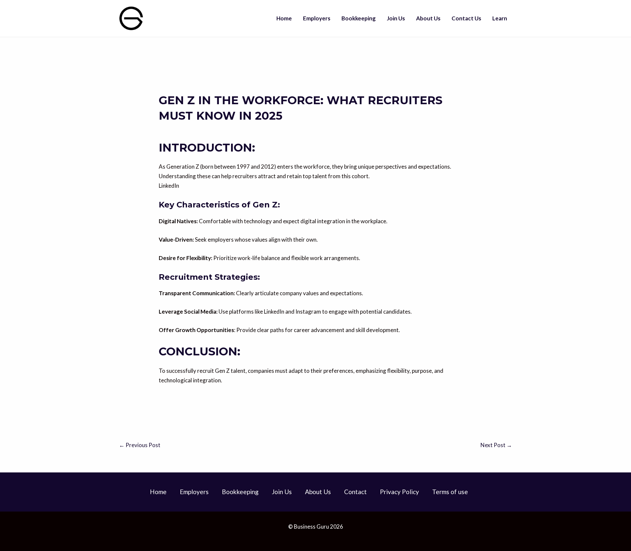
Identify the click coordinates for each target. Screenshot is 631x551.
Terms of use (450, 491)
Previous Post (139, 445)
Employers (316, 18)
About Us (428, 18)
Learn (499, 18)
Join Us (396, 18)
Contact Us (466, 18)
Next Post (496, 445)
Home (284, 18)
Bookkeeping (358, 18)
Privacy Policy (399, 491)
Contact (355, 491)
